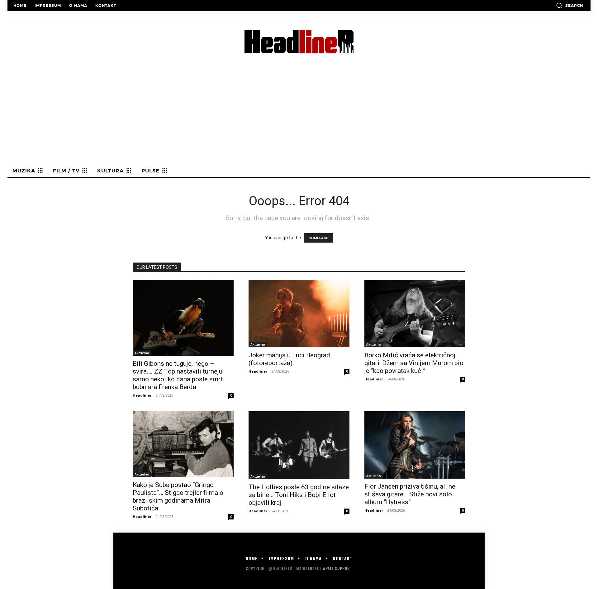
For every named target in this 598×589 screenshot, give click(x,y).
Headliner (142, 395)
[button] (569, 5)
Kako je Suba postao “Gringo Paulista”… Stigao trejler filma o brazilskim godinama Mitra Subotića (178, 496)
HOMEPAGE (318, 238)
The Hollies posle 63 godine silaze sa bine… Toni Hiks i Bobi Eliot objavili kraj (299, 494)
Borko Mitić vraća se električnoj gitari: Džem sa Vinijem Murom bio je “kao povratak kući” (413, 362)
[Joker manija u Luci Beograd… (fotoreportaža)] (299, 313)
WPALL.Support (337, 568)
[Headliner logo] (299, 41)
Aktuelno (142, 353)
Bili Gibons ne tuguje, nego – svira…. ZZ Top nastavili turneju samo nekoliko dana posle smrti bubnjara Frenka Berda (179, 375)
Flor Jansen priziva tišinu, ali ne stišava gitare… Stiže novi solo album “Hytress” (409, 494)
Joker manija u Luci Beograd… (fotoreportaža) (292, 359)
